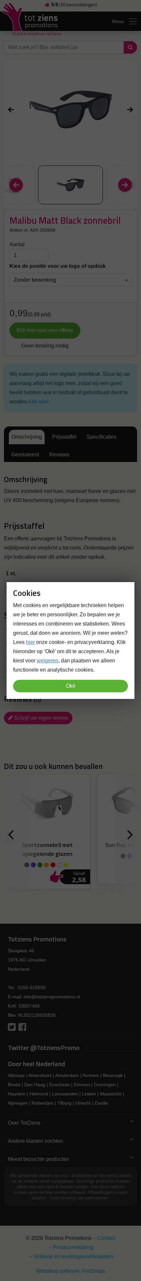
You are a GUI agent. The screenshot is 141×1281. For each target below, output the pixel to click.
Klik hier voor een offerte (45, 330)
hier (30, 642)
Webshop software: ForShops (70, 1271)
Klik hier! (38, 401)
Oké (70, 686)
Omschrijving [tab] (26, 437)
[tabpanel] (70, 490)
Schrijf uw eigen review (40, 718)
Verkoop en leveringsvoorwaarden (73, 1256)
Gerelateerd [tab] (25, 454)
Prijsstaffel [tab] (64, 437)
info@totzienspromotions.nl (52, 996)
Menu (118, 21)
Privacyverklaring (73, 1247)
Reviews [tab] (59, 454)
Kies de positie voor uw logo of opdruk (58, 266)
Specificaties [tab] (101, 437)
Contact (106, 1238)
